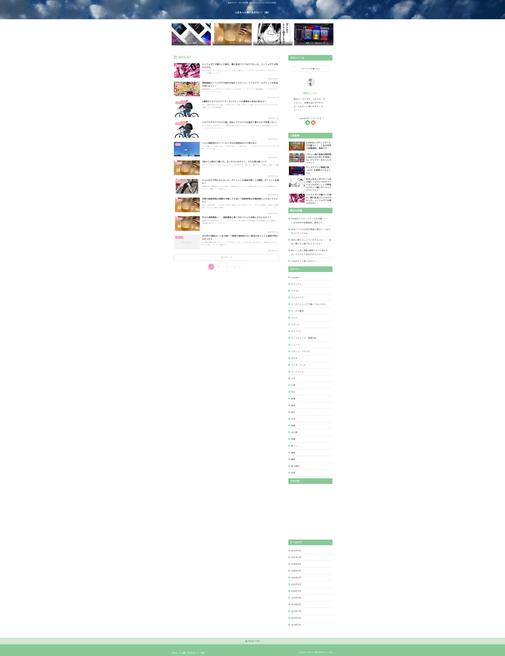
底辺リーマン (310, 93)
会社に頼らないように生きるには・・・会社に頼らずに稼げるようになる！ (311, 241)
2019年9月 (296, 597)
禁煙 (293, 438)
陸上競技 (295, 465)
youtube (295, 277)
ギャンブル (296, 284)
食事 (293, 472)
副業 (293, 398)
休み (293, 391)
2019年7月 (296, 611)
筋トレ (294, 445)
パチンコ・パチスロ (300, 351)
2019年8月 (296, 604)
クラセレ (295, 290)
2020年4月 (296, 577)
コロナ (294, 317)
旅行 (293, 412)
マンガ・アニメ (298, 364)
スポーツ (295, 324)
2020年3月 (296, 584)
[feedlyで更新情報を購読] (307, 122)
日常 (293, 418)
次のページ (226, 257)
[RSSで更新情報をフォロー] (313, 122)
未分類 (294, 432)
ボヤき (294, 358)
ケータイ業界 (297, 310)
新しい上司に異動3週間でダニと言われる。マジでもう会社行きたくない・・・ (310, 252)
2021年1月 (296, 557)
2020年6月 (296, 563)
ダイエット (296, 331)
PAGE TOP (253, 641)
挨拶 (293, 405)
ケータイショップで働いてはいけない (309, 304)
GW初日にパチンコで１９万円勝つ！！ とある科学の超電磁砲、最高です (310, 220)
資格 (293, 452)
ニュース (295, 344)
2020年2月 (296, 590)
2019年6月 (296, 617)
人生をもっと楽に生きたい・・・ (307, 261)
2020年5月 (296, 570)
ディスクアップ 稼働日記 (303, 337)
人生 (293, 378)
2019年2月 (296, 624)
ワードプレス (297, 371)
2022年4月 (296, 550)
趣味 (293, 459)
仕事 (293, 385)
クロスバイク (297, 297)
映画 (293, 425)
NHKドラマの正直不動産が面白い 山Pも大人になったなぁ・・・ (311, 231)
